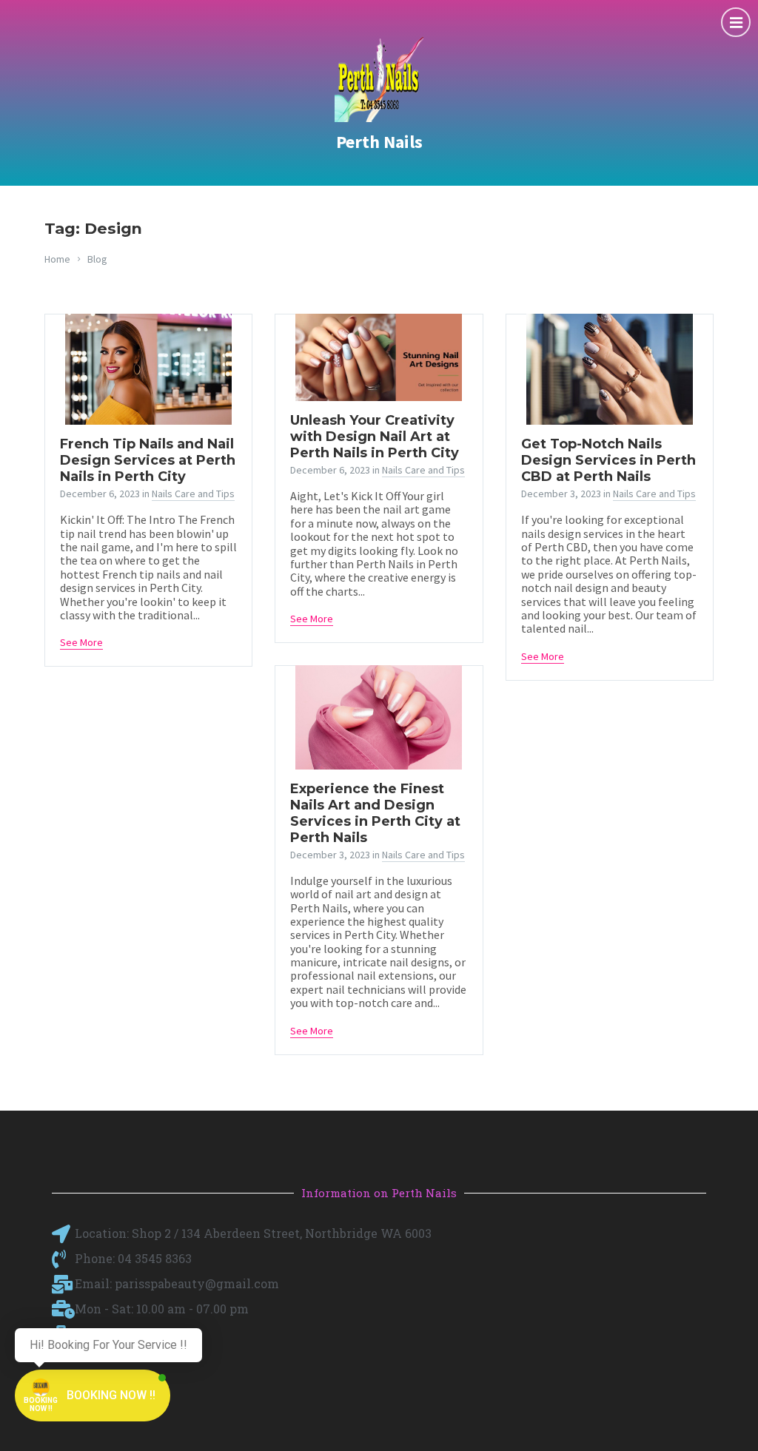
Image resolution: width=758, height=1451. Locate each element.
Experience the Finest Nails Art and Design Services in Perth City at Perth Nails (375, 813)
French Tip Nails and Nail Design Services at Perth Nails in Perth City (147, 460)
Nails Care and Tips (193, 493)
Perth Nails (379, 141)
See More (81, 642)
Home (57, 259)
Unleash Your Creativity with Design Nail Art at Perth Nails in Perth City (374, 436)
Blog (97, 259)
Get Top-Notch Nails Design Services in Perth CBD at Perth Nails (608, 460)
